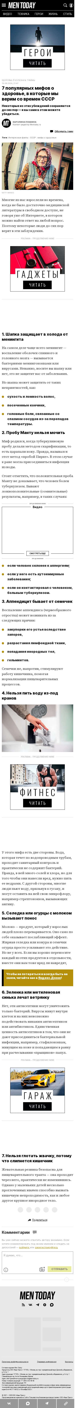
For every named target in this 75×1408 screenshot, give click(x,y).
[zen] (44, 1305)
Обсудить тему (64, 131)
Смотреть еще (37, 553)
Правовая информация (46, 1362)
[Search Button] (65, 5)
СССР (33, 137)
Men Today (22, 5)
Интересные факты (18, 137)
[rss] (23, 1305)
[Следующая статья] (37, 1279)
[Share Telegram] (46, 1403)
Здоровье (7, 80)
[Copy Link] (65, 1403)
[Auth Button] (71, 5)
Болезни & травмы (25, 80)
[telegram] (37, 1305)
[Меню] (4, 5)
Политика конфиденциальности (15, 1362)
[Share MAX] (27, 1403)
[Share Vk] (9, 1403)
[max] (52, 1305)
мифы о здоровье (47, 137)
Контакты (69, 1362)
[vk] (30, 1305)
